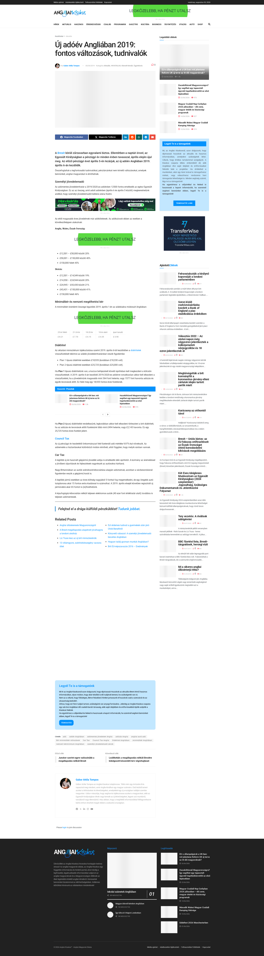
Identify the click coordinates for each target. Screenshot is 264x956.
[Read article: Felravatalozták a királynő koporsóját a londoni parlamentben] (168, 278)
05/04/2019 (90, 66)
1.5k (86, 404)
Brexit (61, 153)
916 (200, 417)
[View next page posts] (108, 415)
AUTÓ (192, 24)
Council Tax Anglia (101, 740)
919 (195, 129)
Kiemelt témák (127, 66)
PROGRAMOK (120, 24)
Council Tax (62, 438)
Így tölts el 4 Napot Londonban (128, 913)
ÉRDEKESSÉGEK (93, 24)
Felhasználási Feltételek (190, 947)
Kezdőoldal (59, 36)
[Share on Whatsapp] (139, 137)
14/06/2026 (184, 116)
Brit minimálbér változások (68, 740)
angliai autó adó (138, 737)
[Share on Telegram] (146, 137)
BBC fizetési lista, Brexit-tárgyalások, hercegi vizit (193, 543)
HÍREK (56, 24)
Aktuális (69, 36)
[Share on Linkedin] (126, 137)
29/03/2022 (169, 355)
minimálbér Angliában (142, 740)
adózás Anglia (122, 737)
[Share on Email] (152, 137)
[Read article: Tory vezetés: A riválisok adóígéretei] (168, 521)
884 (181, 355)
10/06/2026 (184, 129)
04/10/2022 (169, 318)
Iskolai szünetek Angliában (121, 891)
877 (200, 284)
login (64, 827)
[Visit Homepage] (70, 13)
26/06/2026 (76, 404)
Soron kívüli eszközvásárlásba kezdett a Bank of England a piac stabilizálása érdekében (192, 307)
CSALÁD (107, 24)
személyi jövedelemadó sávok (100, 744)
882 (200, 574)
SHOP (200, 24)
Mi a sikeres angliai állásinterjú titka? (189, 568)
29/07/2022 (187, 523)
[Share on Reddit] (132, 137)
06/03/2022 (169, 455)
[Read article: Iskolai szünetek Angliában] (132, 870)
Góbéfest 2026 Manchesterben (193, 922)
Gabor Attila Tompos (72, 66)
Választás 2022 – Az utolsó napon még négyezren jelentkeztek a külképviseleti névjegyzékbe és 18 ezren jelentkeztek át (184, 343)
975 (136, 407)
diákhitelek (136, 350)
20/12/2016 (187, 417)
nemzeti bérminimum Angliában (70, 744)
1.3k (181, 495)
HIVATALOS (116, 66)
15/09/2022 (187, 284)
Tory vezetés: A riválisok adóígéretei (192, 518)
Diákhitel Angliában (121, 740)
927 (195, 116)
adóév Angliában (76, 737)
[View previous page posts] (103, 415)
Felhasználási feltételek (94, 2)
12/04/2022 (169, 389)
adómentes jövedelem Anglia (99, 737)
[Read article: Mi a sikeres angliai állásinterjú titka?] (168, 571)
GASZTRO (133, 24)
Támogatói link (184, 203)
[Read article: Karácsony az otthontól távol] (168, 415)
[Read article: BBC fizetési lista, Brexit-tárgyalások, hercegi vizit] (168, 546)
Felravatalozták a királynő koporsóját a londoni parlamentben (193, 276)
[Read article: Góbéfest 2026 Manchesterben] (169, 927)
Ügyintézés (138, 66)
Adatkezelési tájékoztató (74, 2)
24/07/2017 (187, 548)
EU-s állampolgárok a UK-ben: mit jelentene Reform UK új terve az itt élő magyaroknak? (84, 398)
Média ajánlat (59, 2)
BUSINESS (156, 24)
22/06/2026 (126, 407)
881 (181, 455)
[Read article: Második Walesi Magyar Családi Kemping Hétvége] (168, 127)
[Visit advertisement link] (160, 11)
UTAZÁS (182, 24)
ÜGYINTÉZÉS (170, 24)
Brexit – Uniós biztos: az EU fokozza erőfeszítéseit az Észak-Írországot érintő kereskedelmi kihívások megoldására (193, 444)
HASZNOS (78, 24)
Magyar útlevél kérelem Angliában (130, 904)
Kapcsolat (108, 2)
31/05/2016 (187, 574)
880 (181, 318)
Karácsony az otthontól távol (192, 412)
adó (64, 737)
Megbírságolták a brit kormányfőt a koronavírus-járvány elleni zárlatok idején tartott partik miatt (193, 379)
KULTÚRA (145, 24)
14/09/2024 (169, 495)
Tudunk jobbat (128, 509)
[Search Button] (209, 24)
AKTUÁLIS (66, 24)
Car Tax (86, 740)
